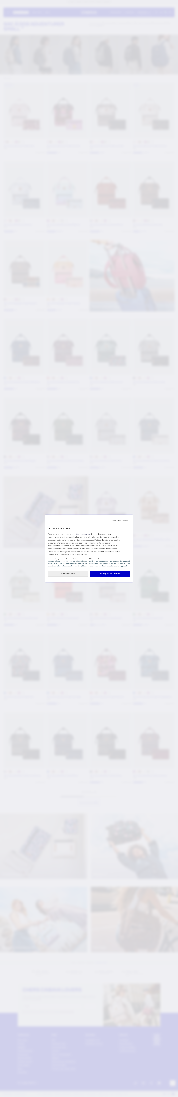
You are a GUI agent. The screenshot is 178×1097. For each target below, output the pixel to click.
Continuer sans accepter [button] (121, 520)
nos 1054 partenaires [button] (81, 534)
